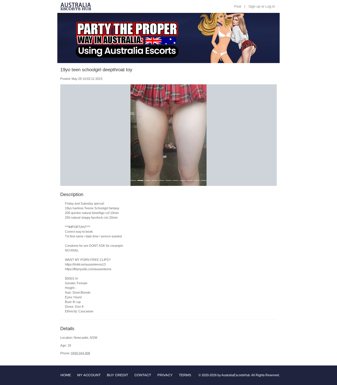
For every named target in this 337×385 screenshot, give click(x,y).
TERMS (185, 375)
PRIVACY (165, 375)
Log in (270, 6)
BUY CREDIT (117, 375)
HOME (65, 375)
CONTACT (142, 375)
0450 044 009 (80, 353)
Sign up (254, 6)
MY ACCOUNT (89, 375)
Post (237, 6)
